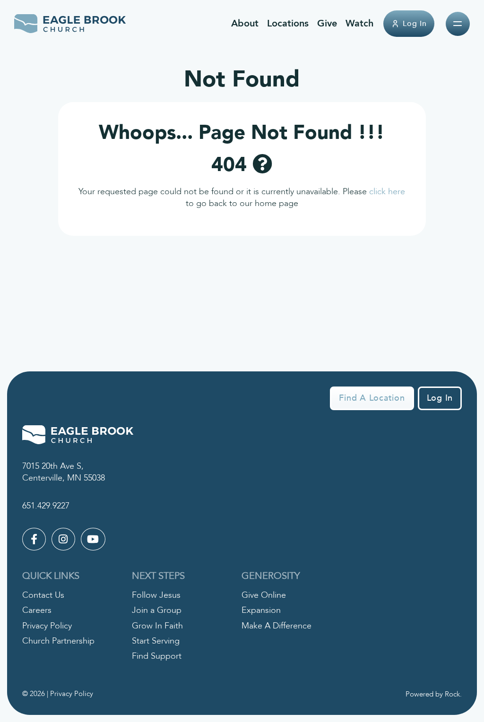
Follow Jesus (156, 595)
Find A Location (372, 398)
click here (387, 192)
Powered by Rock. (434, 694)
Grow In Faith (157, 626)
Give (327, 23)
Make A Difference (276, 626)
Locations (288, 23)
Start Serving (156, 641)
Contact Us (43, 595)
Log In (415, 23)
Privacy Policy (47, 626)
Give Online (264, 595)
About (245, 23)
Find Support (157, 656)
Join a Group (157, 610)
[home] (70, 23)
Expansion (261, 610)
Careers (37, 610)
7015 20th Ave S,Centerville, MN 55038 (63, 472)
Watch (359, 23)
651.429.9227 (45, 506)
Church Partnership (58, 641)
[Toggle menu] (458, 24)
